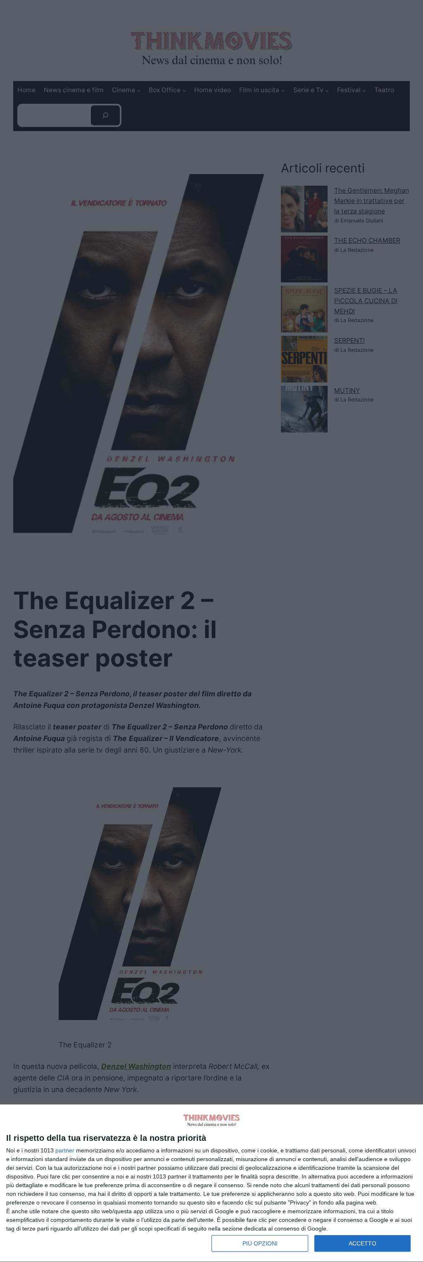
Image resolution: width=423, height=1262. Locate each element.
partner (64, 1150)
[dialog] (211, 1183)
